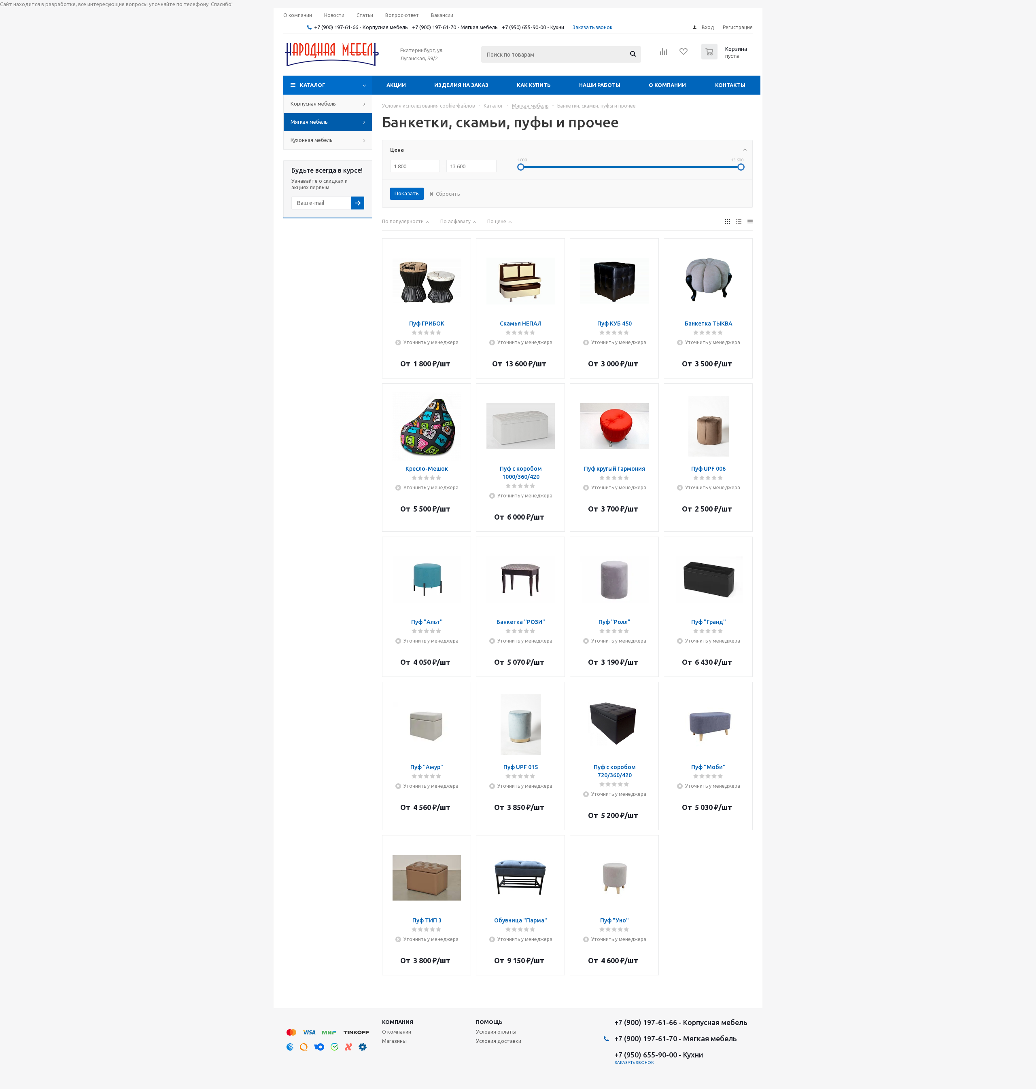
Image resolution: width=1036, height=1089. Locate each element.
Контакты (730, 85)
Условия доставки (498, 1041)
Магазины (394, 1041)
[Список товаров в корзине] (725, 57)
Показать (407, 193)
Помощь (489, 1022)
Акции (396, 85)
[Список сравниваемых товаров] (663, 54)
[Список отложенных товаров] (683, 54)
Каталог (312, 85)
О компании (667, 85)
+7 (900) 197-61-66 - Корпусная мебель (361, 27)
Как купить (534, 85)
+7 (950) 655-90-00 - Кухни (533, 27)
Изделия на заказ (461, 85)
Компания (397, 1022)
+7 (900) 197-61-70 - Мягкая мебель (455, 27)
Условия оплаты (496, 1031)
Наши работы (599, 85)
